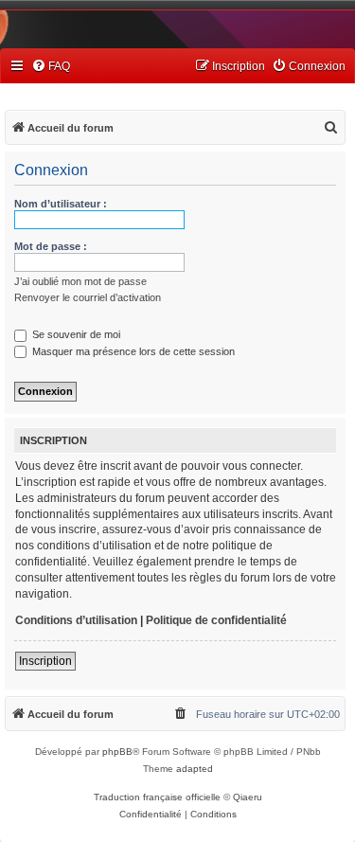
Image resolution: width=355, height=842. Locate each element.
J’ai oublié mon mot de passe (80, 281)
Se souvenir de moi (74, 334)
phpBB (117, 751)
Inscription (45, 661)
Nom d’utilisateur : (60, 203)
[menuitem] (50, 67)
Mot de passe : (50, 246)
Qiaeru (247, 797)
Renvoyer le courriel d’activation (87, 297)
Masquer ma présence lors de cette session (132, 351)
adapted (194, 768)
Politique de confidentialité (216, 620)
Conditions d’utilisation (76, 620)
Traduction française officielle (157, 797)
